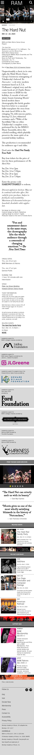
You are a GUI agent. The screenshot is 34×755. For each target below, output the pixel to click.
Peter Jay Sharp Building (10, 286)
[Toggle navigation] (2, 2)
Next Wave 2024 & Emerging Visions (18, 67)
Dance (4, 25)
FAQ (3, 694)
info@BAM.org (6, 731)
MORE (4, 333)
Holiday (12, 25)
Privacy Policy (6, 721)
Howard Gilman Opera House (12, 289)
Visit (3, 698)
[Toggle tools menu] (30, 2)
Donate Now (6, 702)
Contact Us (6, 713)
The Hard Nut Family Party (11, 325)
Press (4, 709)
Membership (6, 706)
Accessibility (6, 717)
